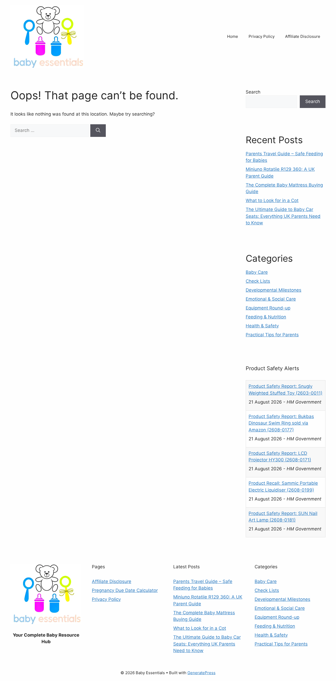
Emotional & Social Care (271, 299)
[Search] (98, 130)
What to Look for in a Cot (272, 200)
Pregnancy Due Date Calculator (125, 590)
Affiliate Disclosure (302, 36)
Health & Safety (262, 325)
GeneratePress (201, 672)
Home (232, 36)
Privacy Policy (262, 36)
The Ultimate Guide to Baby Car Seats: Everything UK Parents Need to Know (283, 216)
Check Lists (258, 281)
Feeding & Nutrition (266, 316)
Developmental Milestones (273, 290)
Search (253, 92)
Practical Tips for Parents (272, 334)
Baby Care (257, 272)
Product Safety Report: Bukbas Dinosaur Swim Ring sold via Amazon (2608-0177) (281, 423)
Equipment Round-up (268, 308)
